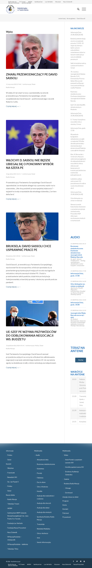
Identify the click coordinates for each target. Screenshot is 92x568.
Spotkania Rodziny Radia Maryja (45, 518)
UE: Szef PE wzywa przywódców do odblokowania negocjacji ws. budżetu (31, 335)
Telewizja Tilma (12, 549)
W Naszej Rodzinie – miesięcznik (14, 538)
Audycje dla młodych (44, 512)
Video (66, 455)
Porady (39, 473)
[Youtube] (84, 561)
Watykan (10, 468)
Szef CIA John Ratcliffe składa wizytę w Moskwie (78, 107)
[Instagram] (80, 561)
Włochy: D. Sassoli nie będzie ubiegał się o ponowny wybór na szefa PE (30, 163)
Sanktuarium (39, 2)
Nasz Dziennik (67, 2)
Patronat (66, 513)
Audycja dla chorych (44, 503)
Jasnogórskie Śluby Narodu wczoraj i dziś (78, 315)
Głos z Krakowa (42, 487)
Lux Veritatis (49, 2)
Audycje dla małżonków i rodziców (45, 497)
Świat (33, 84)
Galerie (66, 479)
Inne (38, 538)
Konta (65, 505)
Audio (75, 237)
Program (66, 501)
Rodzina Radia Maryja (71, 484)
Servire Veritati (26, 3)
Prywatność (67, 517)
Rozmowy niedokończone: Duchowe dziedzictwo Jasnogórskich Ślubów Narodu (78, 96)
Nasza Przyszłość (13, 3)
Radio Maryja (12, 499)
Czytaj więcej (12, 106)
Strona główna (71, 18)
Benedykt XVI (12, 477)
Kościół (8, 464)
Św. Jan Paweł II (13, 482)
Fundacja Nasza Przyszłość (16, 528)
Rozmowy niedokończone (46, 464)
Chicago (68, 488)
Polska (37, 345)
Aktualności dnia (42, 460)
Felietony (40, 478)
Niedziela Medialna (43, 529)
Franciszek (11, 473)
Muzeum (58, 2)
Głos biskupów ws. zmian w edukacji (78, 285)
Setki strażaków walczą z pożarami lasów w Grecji (78, 65)
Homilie (39, 491)
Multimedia (38, 451)
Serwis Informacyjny (44, 542)
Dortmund (68, 493)
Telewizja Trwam (13, 504)
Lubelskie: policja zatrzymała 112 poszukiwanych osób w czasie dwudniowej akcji (78, 183)
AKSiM (9, 508)
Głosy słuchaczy (42, 533)
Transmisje (40, 524)
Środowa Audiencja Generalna (72, 473)
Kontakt (65, 509)
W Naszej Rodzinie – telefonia (17, 544)
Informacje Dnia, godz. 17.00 (77, 274)
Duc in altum (41, 482)
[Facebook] (73, 561)
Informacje (27, 84)
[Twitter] (77, 561)
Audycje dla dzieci (43, 508)
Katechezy (40, 469)
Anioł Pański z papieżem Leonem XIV (73, 461)
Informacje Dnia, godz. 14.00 (77, 303)
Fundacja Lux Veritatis (15, 523)
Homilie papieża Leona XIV (74, 467)
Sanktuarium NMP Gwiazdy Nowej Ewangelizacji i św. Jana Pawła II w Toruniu (17, 516)
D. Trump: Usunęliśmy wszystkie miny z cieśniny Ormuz (78, 122)
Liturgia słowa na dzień (70, 497)
